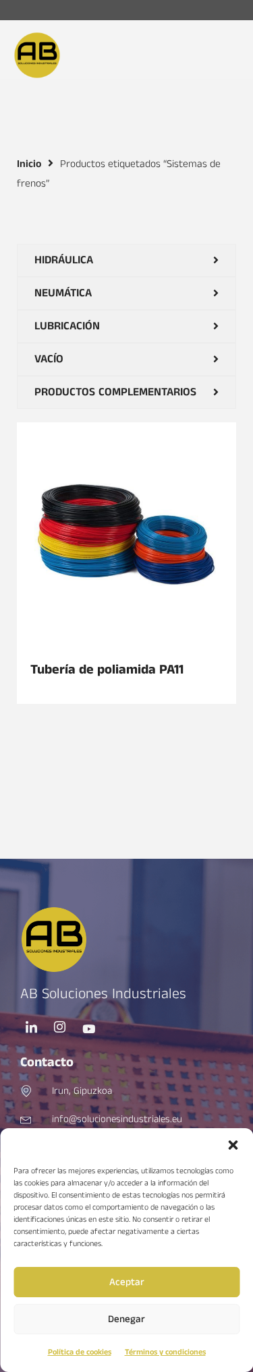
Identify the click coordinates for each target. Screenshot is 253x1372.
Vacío (48, 359)
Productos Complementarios (115, 392)
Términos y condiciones (165, 1352)
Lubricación (67, 326)
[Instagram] (59, 1028)
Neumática (63, 293)
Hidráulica (63, 260)
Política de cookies (79, 1352)
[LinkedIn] (31, 1028)
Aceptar (126, 1282)
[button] (233, 1145)
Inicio (29, 164)
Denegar (126, 1319)
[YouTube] (88, 1028)
